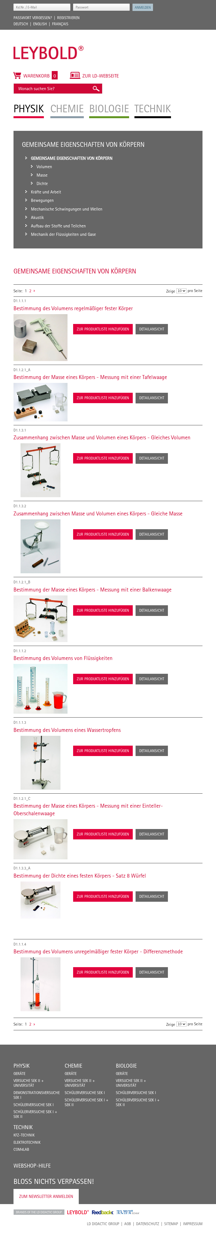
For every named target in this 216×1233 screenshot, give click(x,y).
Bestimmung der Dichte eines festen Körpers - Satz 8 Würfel (80, 875)
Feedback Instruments (103, 1212)
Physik (22, 1065)
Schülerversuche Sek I (34, 1104)
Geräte (19, 1073)
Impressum (192, 1223)
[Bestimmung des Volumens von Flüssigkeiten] (41, 688)
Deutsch (21, 24)
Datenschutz (147, 1223)
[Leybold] (49, 32)
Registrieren (68, 17)
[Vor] (34, 290)
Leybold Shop (78, 1212)
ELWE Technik (128, 1212)
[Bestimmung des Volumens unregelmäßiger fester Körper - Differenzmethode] (41, 984)
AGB (127, 1223)
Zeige (170, 291)
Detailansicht (151, 329)
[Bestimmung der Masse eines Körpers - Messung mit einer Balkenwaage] (41, 618)
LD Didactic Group (103, 1223)
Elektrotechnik (27, 1142)
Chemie (73, 1065)
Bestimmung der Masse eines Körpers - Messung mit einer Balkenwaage (93, 589)
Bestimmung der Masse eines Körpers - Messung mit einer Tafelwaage (90, 377)
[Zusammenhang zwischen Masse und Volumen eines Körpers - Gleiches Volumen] (41, 470)
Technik (23, 1127)
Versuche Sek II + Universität (29, 1083)
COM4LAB (21, 1149)
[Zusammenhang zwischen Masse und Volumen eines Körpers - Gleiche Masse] (41, 546)
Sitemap (171, 1223)
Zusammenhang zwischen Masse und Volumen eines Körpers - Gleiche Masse (98, 513)
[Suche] (96, 88)
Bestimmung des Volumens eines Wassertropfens (67, 730)
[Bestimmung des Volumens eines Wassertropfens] (41, 763)
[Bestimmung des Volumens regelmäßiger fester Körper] (41, 337)
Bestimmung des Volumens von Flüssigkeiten (63, 658)
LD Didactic (39, 1212)
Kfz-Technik (24, 1135)
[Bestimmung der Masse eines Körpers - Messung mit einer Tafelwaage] (41, 402)
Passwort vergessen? (33, 17)
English (40, 24)
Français (60, 24)
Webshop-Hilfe (32, 1165)
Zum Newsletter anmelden (46, 1196)
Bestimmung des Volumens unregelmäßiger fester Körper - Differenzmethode (98, 951)
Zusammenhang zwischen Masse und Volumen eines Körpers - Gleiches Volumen (102, 437)
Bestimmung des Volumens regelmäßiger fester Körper (73, 308)
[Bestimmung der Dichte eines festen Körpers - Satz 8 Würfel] (41, 908)
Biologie (126, 1065)
